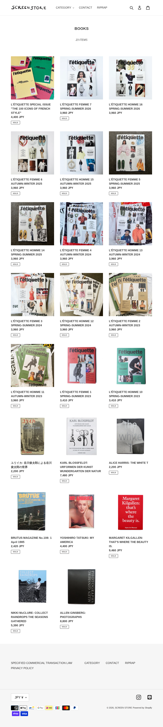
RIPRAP (130, 663)
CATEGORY (92, 663)
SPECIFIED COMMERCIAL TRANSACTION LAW (41, 663)
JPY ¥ (19, 697)
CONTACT (112, 663)
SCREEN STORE (123, 708)
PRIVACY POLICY (22, 668)
